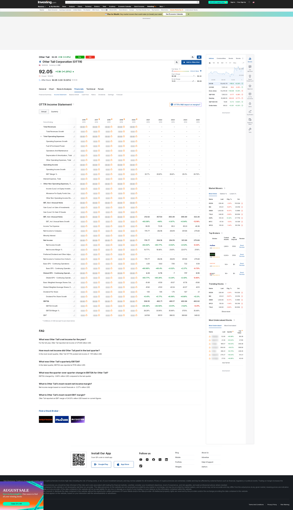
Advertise (205, 457)
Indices (211, 58)
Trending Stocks (216, 284)
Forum (101, 89)
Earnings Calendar (65, 10)
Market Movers (215, 188)
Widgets (178, 467)
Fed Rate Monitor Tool (143, 10)
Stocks (42, 10)
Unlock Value (194, 71)
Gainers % (223, 194)
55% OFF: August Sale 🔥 (218, 2)
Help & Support (207, 462)
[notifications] (249, 2)
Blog (177, 453)
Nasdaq (211, 98)
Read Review (241, 246)
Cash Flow (85, 95)
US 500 (211, 87)
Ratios (93, 95)
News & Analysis (64, 89)
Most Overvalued (230, 325)
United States (77, 10)
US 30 (211, 83)
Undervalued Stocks (191, 10)
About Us (205, 453)
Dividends (101, 95)
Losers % (233, 194)
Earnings (111, 95)
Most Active (164, 10)
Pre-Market (86, 10)
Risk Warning (285, 504)
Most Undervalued (215, 325)
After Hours (95, 10)
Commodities (221, 58)
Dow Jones (213, 91)
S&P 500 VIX (213, 102)
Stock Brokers (123, 10)
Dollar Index (213, 105)
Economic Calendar (124, 6)
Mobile (177, 457)
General (42, 89)
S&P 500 (212, 94)
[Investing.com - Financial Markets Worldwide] (47, 2)
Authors (204, 467)
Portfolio (178, 462)
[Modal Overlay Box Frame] (21, 495)
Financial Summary (45, 95)
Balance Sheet (74, 95)
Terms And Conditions (256, 504)
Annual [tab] (43, 112)
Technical (90, 89)
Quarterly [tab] (54, 112)
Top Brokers (214, 233)
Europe (131, 10)
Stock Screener (139, 6)
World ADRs (113, 10)
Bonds (231, 58)
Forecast (119, 95)
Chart (51, 89)
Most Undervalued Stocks (220, 320)
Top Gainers (155, 10)
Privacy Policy (272, 504)
